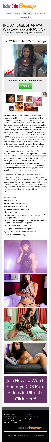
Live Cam (26, 13)
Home (8, 13)
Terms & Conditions (10, 419)
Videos (17, 13)
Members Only (25, 17)
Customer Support (10, 417)
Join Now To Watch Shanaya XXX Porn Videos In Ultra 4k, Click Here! (25, 389)
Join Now (28, 415)
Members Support (31, 417)
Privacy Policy (29, 419)
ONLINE (25, 86)
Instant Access (39, 13)
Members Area (9, 415)
